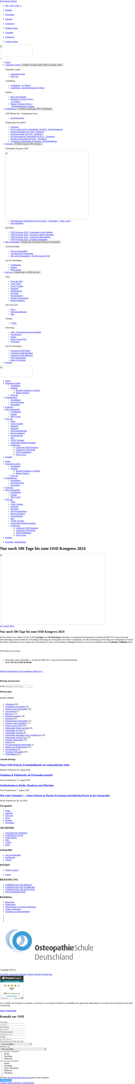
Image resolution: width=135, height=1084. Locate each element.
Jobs (12, 438)
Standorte (14, 426)
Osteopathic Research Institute (23, 443)
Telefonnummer (6, 1032)
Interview (9, 714)
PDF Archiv (16, 416)
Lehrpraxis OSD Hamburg (27, 447)
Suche (2, 686)
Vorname (4, 1022)
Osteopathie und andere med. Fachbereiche (23, 735)
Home (7, 381)
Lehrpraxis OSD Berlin (25, 450)
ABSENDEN (6, 1080)
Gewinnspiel (10, 711)
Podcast (8, 742)
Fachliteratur (16, 412)
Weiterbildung (20, 542)
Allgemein (9, 704)
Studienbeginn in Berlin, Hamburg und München (27, 785)
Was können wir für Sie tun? (12, 1042)
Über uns (14, 395)
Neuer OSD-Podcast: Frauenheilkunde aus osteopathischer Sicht (34, 764)
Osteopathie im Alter (13, 730)
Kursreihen (15, 405)
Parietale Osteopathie (14, 740)
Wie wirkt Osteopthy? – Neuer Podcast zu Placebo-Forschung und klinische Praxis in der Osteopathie (55, 795)
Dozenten (15, 428)
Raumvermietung (18, 433)
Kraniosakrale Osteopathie (16, 721)
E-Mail (3, 1037)
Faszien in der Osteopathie (16, 709)
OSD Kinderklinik (23, 452)
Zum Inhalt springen (8, 1)
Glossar (14, 414)
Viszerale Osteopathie (14, 752)
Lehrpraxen (15, 445)
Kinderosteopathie (12, 716)
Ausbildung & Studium (15, 706)
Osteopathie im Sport (14, 733)
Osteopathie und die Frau (15, 737)
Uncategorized (11, 749)
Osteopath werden (12, 383)
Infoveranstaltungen (19, 431)
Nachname (4, 1027)
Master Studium (22, 393)
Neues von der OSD (13, 725)
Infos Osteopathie (12, 409)
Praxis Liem (21, 454)
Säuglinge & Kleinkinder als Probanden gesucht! (26, 775)
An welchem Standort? (9, 1051)
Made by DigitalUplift (8, 1011)
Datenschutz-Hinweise (20, 1077)
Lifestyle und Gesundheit (15, 723)
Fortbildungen (11, 397)
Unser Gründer (17, 424)
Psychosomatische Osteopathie (18, 744)
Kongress (9, 407)
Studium (14, 388)
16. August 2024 (7, 626)
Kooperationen (17, 435)
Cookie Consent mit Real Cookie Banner (17, 1083)
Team (13, 421)
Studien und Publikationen (16, 747)
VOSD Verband (17, 440)
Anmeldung (15, 400)
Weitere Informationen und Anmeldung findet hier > (21, 671)
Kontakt (8, 457)
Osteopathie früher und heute (17, 728)
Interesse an (5, 1046)
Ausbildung (15, 385)
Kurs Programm (17, 402)
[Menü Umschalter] (1, 58)
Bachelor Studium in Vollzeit (28, 390)
